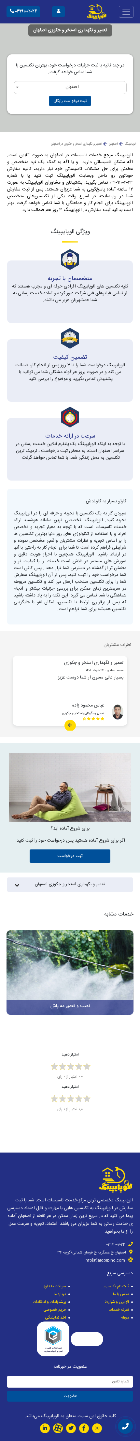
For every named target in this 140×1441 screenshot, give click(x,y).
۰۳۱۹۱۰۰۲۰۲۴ (25, 11)
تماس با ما (121, 1294)
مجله (125, 1317)
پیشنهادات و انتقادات (49, 1302)
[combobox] (70, 87)
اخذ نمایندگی (55, 1317)
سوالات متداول (54, 1286)
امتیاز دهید (70, 1055)
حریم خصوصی (54, 1310)
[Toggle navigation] (126, 11)
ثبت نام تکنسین (116, 1286)
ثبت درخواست (70, 856)
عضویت (70, 1396)
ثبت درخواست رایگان (70, 101)
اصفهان (113, 144)
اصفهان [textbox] (72, 87)
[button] (131, 969)
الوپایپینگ (130, 144)
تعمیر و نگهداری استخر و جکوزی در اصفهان (76, 144)
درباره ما (60, 1294)
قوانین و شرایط (117, 1302)
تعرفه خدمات (119, 1310)
